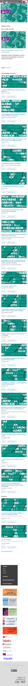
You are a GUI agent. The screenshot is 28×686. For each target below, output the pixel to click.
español (4, 573)
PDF (4, 96)
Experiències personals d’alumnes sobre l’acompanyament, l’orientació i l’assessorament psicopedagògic (12, 485)
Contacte (5, 576)
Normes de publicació (8, 580)
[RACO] (8, 655)
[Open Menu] (1, 1)
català (4, 568)
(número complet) (5, 52)
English (4, 570)
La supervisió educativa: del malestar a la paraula (12, 186)
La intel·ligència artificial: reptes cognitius (11, 163)
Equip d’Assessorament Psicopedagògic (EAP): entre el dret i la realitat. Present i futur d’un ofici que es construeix (13, 409)
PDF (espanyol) (12, 96)
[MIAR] (8, 659)
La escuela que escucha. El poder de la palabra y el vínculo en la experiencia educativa (12, 514)
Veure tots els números (6, 551)
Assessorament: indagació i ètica (8, 286)
